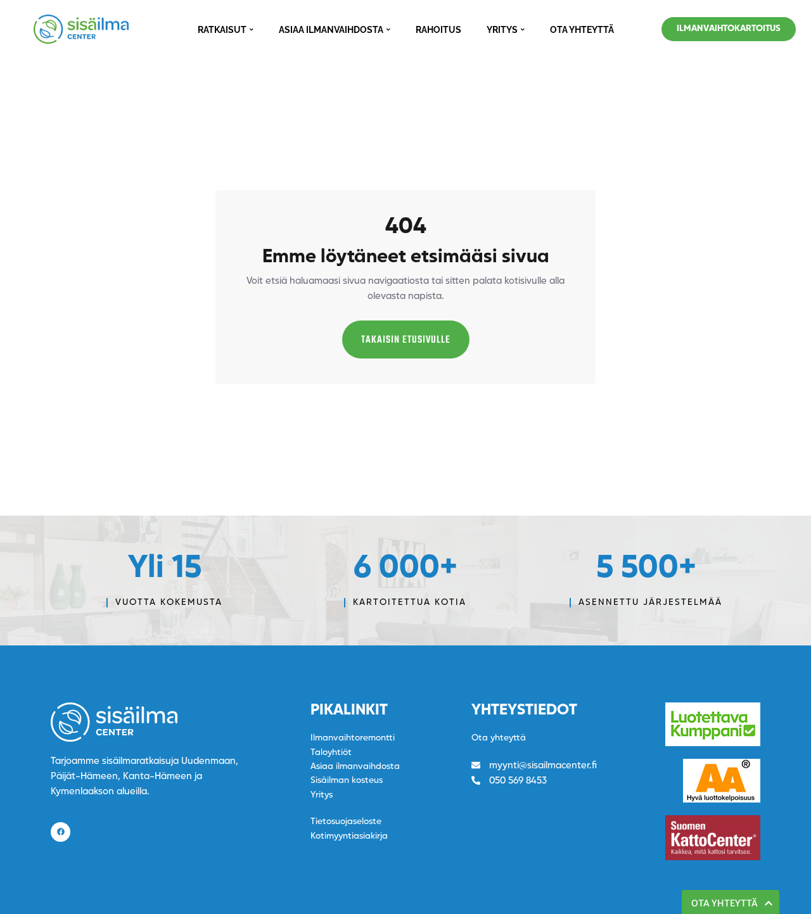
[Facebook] (60, 832)
